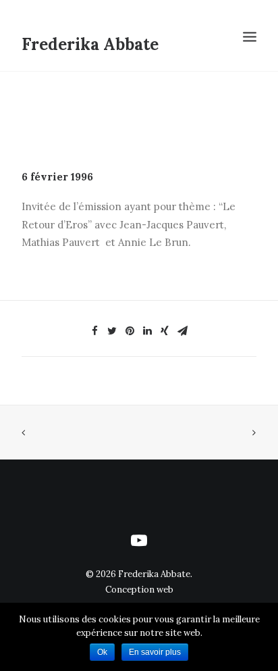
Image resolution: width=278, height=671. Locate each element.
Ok (102, 652)
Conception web (139, 589)
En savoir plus (155, 652)
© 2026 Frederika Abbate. (139, 574)
